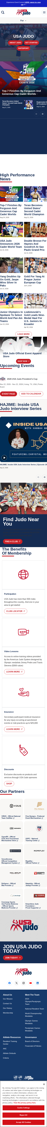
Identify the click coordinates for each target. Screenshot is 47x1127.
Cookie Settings (23, 1108)
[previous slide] (36, 113)
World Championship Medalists (33, 1014)
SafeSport (23, 48)
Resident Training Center (10, 1042)
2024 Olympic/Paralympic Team (33, 1001)
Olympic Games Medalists (31, 1022)
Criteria (6, 1058)
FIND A (13, 541)
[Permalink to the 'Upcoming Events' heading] (36, 365)
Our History (7, 1008)
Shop (24, 361)
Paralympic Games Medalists (32, 1029)
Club (16, 611)
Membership (8, 1013)
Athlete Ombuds (9, 1053)
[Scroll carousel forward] (44, 477)
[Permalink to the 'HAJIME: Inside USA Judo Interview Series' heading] (43, 408)
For (22, 21)
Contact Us (7, 1003)
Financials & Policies (33, 1046)
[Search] (3, 12)
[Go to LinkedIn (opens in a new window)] (37, 983)
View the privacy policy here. (25, 1103)
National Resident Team (34, 1009)
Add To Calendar (31, 394)
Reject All (23, 1115)
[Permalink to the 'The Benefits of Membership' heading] (33, 553)
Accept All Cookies (23, 1122)
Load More (23, 334)
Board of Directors (32, 1041)
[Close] (44, 1084)
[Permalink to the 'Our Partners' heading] (26, 791)
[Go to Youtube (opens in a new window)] (30, 983)
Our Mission (8, 999)
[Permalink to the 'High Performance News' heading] (12, 179)
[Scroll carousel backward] (38, 477)
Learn (15, 672)
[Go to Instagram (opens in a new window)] (23, 983)
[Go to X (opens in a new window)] (16, 983)
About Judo (15, 43)
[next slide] (42, 113)
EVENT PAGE (8, 394)
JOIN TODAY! (11, 958)
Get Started (31, 43)
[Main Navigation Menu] (44, 12)
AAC (5, 1049)
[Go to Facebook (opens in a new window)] (9, 983)
